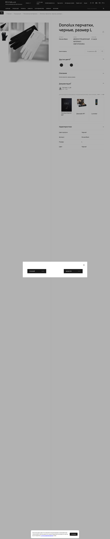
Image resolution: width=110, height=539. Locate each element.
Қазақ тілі (69, 271)
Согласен (73, 534)
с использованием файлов (47, 535)
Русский (32, 271)
